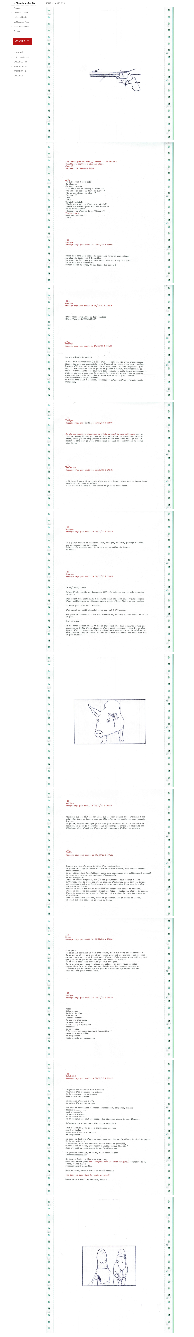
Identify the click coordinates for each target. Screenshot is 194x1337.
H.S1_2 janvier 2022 (21, 57)
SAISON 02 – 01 (20, 71)
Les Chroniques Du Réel (23, 3)
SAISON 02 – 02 (20, 66)
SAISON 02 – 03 (20, 62)
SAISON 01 (18, 76)
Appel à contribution (21, 27)
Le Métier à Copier (21, 13)
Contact (17, 31)
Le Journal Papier (20, 17)
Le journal (18, 52)
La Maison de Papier (22, 22)
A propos (17, 8)
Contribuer (22, 41)
